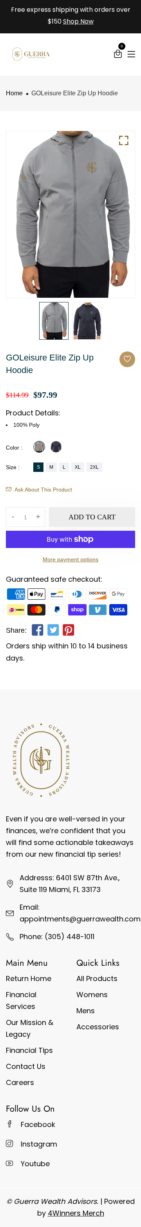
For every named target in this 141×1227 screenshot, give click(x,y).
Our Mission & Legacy (29, 1028)
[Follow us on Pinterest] (68, 631)
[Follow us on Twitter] (53, 631)
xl (78, 467)
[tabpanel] (53, 321)
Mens (85, 1011)
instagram (39, 1144)
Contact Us (25, 1066)
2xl (94, 467)
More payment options (70, 559)
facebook (38, 1124)
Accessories (97, 1027)
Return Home (28, 978)
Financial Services (21, 1000)
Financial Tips (29, 1050)
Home (14, 93)
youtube (35, 1164)
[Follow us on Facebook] (37, 631)
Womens (92, 994)
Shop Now (78, 21)
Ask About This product (43, 489)
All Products (97, 978)
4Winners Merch (76, 1213)
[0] (118, 55)
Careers (20, 1082)
